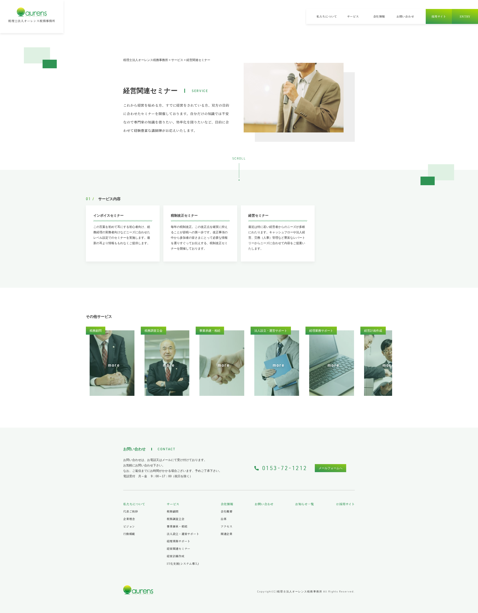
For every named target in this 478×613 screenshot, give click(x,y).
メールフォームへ (330, 468)
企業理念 (129, 519)
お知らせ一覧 (304, 504)
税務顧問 (173, 511)
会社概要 (226, 511)
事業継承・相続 (177, 526)
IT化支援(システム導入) (183, 563)
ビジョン (129, 526)
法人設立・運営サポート (183, 534)
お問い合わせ (405, 16)
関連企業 (226, 534)
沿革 (224, 519)
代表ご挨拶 (130, 511)
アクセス (226, 526)
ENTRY (465, 16)
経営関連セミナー (178, 549)
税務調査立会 (175, 519)
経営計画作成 (175, 556)
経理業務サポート (178, 541)
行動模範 (129, 534)
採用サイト (439, 16)
